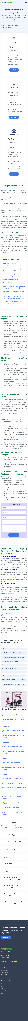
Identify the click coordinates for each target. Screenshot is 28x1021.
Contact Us (4, 970)
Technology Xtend (12, 961)
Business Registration (12, 25)
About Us (3, 968)
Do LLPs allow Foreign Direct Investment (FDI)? (12, 887)
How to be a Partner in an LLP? (12, 842)
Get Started (14, 70)
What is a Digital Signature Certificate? (11, 857)
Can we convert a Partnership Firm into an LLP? (13, 895)
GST (2, 986)
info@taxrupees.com (6, 957)
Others (3, 993)
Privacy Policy (4, 975)
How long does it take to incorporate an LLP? (14, 871)
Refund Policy (4, 977)
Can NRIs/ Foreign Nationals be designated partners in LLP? (12, 879)
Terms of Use (4, 972)
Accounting (4, 991)
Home (2, 25)
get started (4, 632)
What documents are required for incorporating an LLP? (13, 903)
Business (3, 984)
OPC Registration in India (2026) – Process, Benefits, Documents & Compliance (12, 303)
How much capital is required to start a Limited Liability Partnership (14, 849)
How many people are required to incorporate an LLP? (13, 835)
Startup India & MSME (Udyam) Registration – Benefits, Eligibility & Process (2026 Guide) (12, 281)
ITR (2, 988)
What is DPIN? (8, 864)
